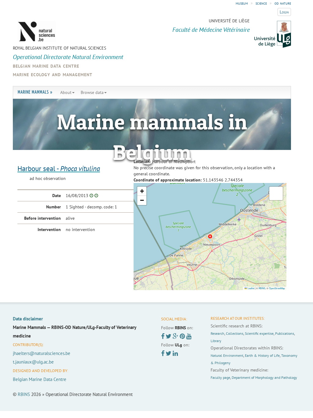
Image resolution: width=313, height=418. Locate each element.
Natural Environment (227, 355)
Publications (284, 333)
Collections (234, 333)
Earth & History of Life (262, 355)
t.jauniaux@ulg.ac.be (33, 362)
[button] (141, 191)
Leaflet (250, 288)
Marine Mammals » (35, 92)
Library (216, 340)
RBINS (262, 288)
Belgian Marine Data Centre (39, 379)
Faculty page (220, 377)
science (261, 3)
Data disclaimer (28, 319)
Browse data (92, 92)
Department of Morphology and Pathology (264, 377)
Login (284, 12)
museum (242, 3)
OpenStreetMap (277, 288)
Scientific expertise (259, 333)
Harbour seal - (58, 168)
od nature (282, 3)
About (66, 92)
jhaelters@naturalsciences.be (41, 353)
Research (217, 333)
